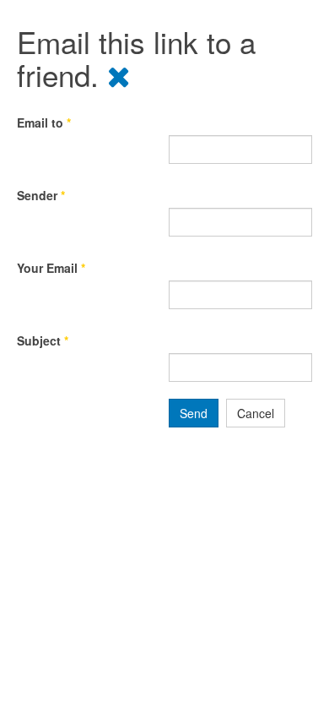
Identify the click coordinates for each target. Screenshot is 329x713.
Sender (41, 195)
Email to (44, 122)
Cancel (255, 413)
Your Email (51, 267)
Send (194, 413)
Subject (42, 340)
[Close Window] (119, 74)
